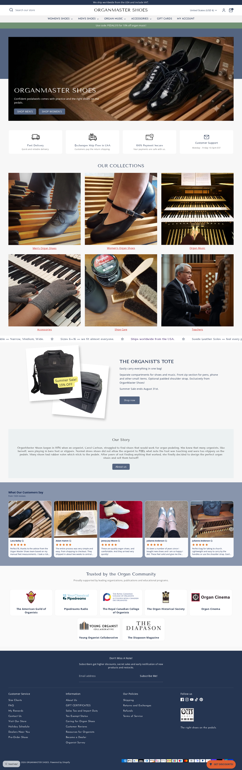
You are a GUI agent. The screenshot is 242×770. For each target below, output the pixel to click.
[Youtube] (191, 699)
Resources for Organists (80, 732)
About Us (71, 700)
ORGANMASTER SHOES (121, 10)
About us (121, 466)
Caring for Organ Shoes (80, 721)
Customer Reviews (76, 727)
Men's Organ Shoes (45, 248)
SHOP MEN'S (25, 111)
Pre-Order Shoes (18, 737)
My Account (185, 19)
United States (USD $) (202, 10)
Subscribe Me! (148, 676)
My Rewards (15, 711)
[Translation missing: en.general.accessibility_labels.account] (224, 10)
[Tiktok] (196, 699)
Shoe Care (121, 329)
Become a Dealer (76, 737)
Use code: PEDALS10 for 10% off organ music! (121, 25)
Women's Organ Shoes (121, 248)
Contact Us (15, 716)
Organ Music (114, 19)
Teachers (197, 329)
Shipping (128, 700)
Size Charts (15, 700)
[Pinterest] (201, 699)
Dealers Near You (19, 732)
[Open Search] (11, 10)
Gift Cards (164, 19)
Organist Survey (75, 742)
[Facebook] (182, 699)
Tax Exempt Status (77, 716)
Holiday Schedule (18, 727)
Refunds (128, 711)
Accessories (140, 19)
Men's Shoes (87, 19)
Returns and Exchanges (137, 705)
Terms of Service (133, 716)
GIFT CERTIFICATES (78, 705)
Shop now (129, 400)
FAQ (11, 705)
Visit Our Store (17, 721)
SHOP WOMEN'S (52, 111)
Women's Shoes (59, 19)
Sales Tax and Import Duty (82, 711)
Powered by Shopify (60, 762)
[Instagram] (187, 699)
